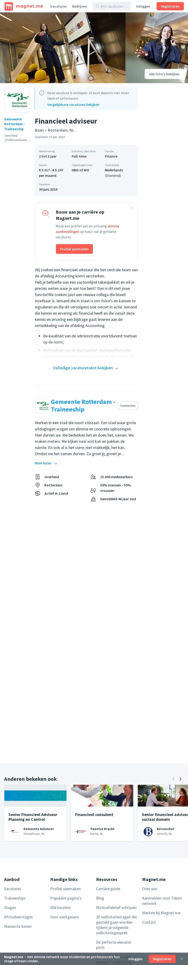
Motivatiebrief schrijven (116, 907)
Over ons (149, 888)
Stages (10, 907)
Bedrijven (79, 6)
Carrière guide (108, 888)
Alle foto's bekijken (164, 74)
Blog (100, 898)
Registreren (170, 6)
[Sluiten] (182, 959)
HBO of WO (80, 170)
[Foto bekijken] (62, 47)
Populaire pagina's (66, 898)
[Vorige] (173, 779)
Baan (39, 130)
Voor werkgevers (64, 917)
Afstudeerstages (18, 917)
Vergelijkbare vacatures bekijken (73, 104)
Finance (111, 156)
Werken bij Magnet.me (161, 912)
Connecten (127, 405)
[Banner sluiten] (131, 209)
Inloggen (143, 6)
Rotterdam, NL (61, 130)
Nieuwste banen (18, 926)
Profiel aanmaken (74, 249)
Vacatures (58, 6)
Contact (149, 922)
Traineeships (15, 898)
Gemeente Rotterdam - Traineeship (14, 124)
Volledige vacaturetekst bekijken (83, 367)
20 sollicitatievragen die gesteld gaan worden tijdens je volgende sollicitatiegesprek (116, 924)
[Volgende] (180, 779)
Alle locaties (60, 907)
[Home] (23, 6)
